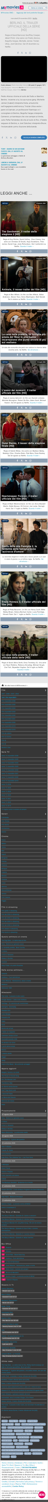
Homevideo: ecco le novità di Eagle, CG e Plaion (18, 1397)
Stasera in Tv (19, 1465)
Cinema (11, 1463)
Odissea (8, 1251)
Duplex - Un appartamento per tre (13, 1336)
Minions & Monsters (12, 1272)
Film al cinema (6, 737)
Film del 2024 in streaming (10, 918)
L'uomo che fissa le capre (10, 1324)
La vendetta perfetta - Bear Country (13, 947)
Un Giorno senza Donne (10, 1086)
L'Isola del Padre (7, 1094)
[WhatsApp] (30, 52)
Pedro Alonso (6, 85)
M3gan (17, 1424)
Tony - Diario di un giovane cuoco (13, 944)
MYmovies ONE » (7, 13)
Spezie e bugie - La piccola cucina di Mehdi (16, 1204)
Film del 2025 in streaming (10, 914)
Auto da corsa (6, 1440)
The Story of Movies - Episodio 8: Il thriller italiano (18, 1219)
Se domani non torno (8, 1042)
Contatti (12, 1481)
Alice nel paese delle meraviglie (12, 1453)
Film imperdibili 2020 (9, 722)
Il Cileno (4, 951)
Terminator (5, 1457)
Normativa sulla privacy (25, 1481)
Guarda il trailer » (27, 246)
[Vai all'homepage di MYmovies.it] (12, 9)
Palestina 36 (6, 1017)
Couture (4, 962)
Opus (4, 1427)
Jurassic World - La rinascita (11, 1354)
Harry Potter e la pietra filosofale (12, 965)
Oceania (4, 973)
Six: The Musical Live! (9, 1079)
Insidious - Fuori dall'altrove (11, 977)
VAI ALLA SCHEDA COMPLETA (34, 137)
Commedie (5, 817)
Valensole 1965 (7, 988)
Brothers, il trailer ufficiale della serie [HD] (15, 1380)
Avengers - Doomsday (9, 1007)
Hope (3, 1021)
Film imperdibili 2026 (9, 701)
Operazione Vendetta (9, 1348)
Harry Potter (19, 1444)
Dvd (11, 1465)
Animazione (5, 828)
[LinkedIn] (26, 52)
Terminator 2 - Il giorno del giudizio (13, 1139)
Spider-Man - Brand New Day (15, 1255)
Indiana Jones (23, 1440)
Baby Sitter (28, 1431)
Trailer (17, 1467)
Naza (3, 1104)
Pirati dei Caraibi (23, 1437)
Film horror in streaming (9, 932)
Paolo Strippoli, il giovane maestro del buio (16, 1394)
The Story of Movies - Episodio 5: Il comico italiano (18, 1234)
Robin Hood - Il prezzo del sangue (17, 1269)
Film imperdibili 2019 (9, 726)
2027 (3, 694)
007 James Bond (36, 1437)
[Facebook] (18, 52)
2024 (17, 694)
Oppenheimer (18, 1431)
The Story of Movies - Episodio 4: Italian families (17, 1237)
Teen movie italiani (8, 1447)
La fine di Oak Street (12, 1262)
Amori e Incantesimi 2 (9, 1207)
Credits (4, 1481)
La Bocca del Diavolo (9, 1097)
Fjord (3, 1025)
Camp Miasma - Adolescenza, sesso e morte (16, 981)
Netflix (35, 18)
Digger (4, 1057)
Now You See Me (7, 1424)
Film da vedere (6, 733)
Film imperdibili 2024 (9, 708)
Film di (4, 740)
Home (4, 1463)
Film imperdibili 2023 (9, 712)
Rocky (13, 1457)
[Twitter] (22, 52)
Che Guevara (37, 1453)
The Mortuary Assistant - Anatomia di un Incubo (17, 1182)
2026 (8, 694)
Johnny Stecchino (7, 1288)
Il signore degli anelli (37, 1450)
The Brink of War (7, 1083)
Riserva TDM (20, 1484)
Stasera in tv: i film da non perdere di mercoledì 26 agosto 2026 (22, 1390)
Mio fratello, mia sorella (9, 1342)
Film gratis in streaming (9, 911)
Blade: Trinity (6, 1306)
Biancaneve (38, 1427)
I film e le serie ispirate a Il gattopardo (20, 1427)
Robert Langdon (7, 1444)
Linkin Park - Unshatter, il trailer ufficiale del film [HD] (19, 1376)
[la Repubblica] (43, 3)
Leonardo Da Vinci (8, 1434)
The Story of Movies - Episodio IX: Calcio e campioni (19, 1215)
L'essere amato (7, 1053)
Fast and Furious (22, 1447)
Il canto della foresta (8, 1046)
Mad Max (28, 1453)
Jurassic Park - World (23, 1434)
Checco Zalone (7, 1431)
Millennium (28, 1444)
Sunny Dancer (6, 1154)
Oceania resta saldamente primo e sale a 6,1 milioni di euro (21, 1387)
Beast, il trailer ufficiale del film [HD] (13, 1383)
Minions (4, 1421)
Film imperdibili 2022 (9, 715)
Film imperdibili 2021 (9, 719)
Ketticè (4, 1179)
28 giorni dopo (32, 1421)
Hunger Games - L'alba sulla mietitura (14, 1000)
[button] (42, 1495)
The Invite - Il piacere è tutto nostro (13, 996)
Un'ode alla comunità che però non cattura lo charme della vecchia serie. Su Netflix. (24, 348)
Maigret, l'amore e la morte (10, 1072)
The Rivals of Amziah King (10, 1076)
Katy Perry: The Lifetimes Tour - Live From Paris (17, 1157)
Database (18, 1463)
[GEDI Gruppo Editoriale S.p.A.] (36, 3)
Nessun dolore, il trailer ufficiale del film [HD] (16, 1401)
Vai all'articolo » (34, 350)
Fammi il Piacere (7, 1172)
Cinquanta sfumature (9, 1437)
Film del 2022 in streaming (10, 925)
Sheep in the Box (7, 958)
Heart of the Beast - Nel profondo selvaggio (16, 1064)
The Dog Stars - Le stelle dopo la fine (14, 940)
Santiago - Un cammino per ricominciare (15, 1003)
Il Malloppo (5, 1164)
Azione (4, 832)
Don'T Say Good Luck (9, 1090)
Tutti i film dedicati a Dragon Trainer (33, 1424)
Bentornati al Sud (7, 1028)
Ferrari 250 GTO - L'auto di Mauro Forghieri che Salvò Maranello (23, 1189)
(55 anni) (31, 85)
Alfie (3, 1330)
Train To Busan (6, 1146)
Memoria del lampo (8, 1101)
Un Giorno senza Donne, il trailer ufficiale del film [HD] (19, 1410)
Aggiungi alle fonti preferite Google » (30, 13)
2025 (12, 694)
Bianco (4, 1050)
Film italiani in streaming (10, 928)
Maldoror (4, 984)
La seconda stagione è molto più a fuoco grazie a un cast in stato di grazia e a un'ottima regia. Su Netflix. (24, 558)
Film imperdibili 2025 (9, 704)
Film (25, 1463)
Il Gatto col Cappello (8, 1032)
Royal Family (39, 1431)
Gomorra (22, 1421)
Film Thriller (5, 821)
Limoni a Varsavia (7, 955)
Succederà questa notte (9, 1039)
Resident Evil (6, 1010)
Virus (15, 1440)
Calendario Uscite (35, 1463)
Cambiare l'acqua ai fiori (10, 1035)
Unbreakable (35, 1440)
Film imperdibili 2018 (9, 729)
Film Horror (5, 824)
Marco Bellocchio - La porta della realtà (15, 1132)
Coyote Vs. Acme (7, 1150)
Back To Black (6, 1294)
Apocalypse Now (7, 1312)
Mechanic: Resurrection (9, 1300)
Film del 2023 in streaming (10, 921)
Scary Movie (13, 1421)
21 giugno (38, 85)
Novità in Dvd (6, 747)
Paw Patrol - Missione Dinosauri (12, 1197)
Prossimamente (8, 1467)
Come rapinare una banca (10, 1175)
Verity (3, 1060)
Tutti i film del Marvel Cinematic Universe (15, 1450)
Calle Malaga (6, 1014)
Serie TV (5, 1465)
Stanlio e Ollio (6, 1318)
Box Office (30, 1465)
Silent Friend (6, 1168)
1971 (43, 85)
